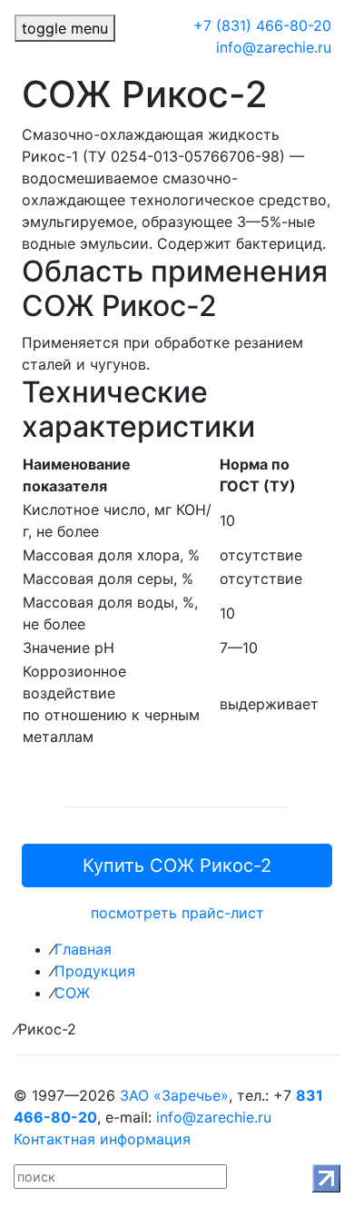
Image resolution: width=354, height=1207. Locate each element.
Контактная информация (102, 1139)
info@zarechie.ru (273, 47)
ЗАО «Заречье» (174, 1095)
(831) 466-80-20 (262, 25)
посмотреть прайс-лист (177, 913)
